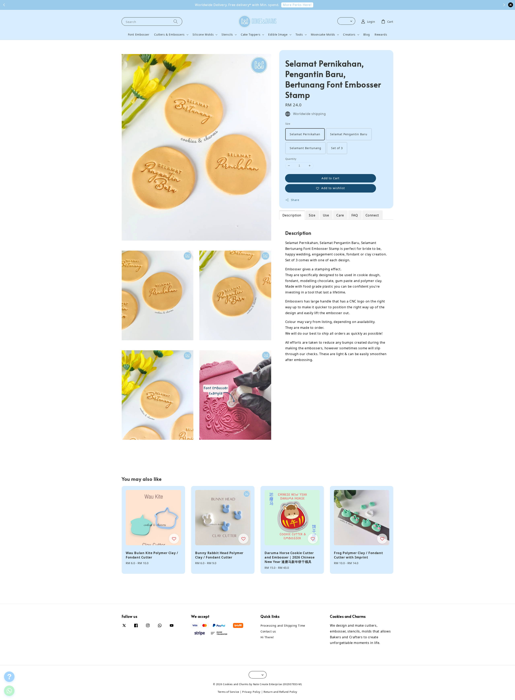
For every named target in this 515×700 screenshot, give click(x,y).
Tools (299, 34)
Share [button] (295, 200)
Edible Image (277, 34)
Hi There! (267, 637)
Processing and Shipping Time (283, 625)
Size (287, 123)
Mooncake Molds (323, 34)
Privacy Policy (251, 692)
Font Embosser (138, 34)
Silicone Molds (203, 34)
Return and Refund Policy (280, 692)
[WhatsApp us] (9, 691)
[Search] (175, 21)
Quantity (291, 159)
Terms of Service (228, 692)
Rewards (381, 34)
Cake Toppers (250, 34)
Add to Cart (330, 178)
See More (258, 5)
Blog (366, 34)
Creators (349, 34)
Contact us (268, 631)
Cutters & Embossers (169, 34)
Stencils (227, 34)
